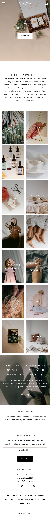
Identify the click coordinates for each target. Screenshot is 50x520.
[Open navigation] (3, 3)
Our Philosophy (25, 395)
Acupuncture (40, 499)
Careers (41, 495)
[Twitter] (22, 486)
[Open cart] (46, 3)
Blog (30, 495)
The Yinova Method (18, 426)
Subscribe (25, 458)
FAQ (35, 495)
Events (13, 499)
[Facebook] (16, 486)
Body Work (29, 499)
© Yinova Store (25, 514)
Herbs (22, 503)
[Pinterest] (34, 486)
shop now (25, 35)
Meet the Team (33, 426)
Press (7, 499)
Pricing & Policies (19, 495)
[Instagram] (28, 486)
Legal (29, 503)
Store (20, 499)
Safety (8, 495)
